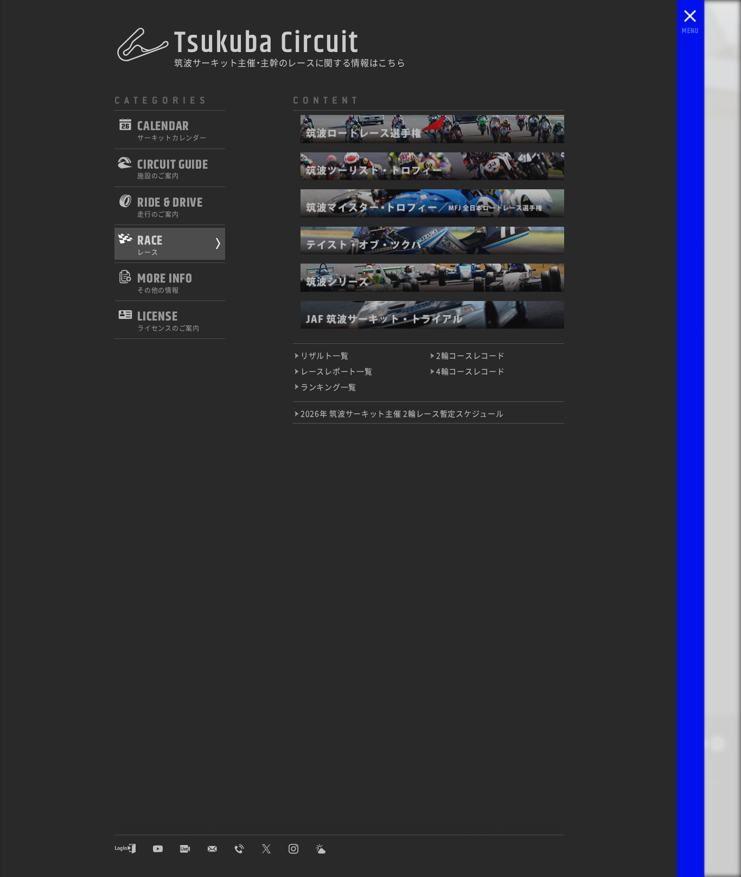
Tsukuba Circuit (266, 43)
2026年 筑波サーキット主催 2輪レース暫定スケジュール (402, 413)
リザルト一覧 (324, 355)
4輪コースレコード (470, 371)
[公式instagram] (301, 848)
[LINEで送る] (718, 745)
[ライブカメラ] (193, 848)
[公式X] (274, 848)
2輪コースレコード (470, 355)
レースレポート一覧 (336, 371)
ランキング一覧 (328, 387)
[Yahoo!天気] (328, 848)
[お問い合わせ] (220, 848)
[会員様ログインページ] (133, 848)
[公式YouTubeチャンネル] (166, 848)
